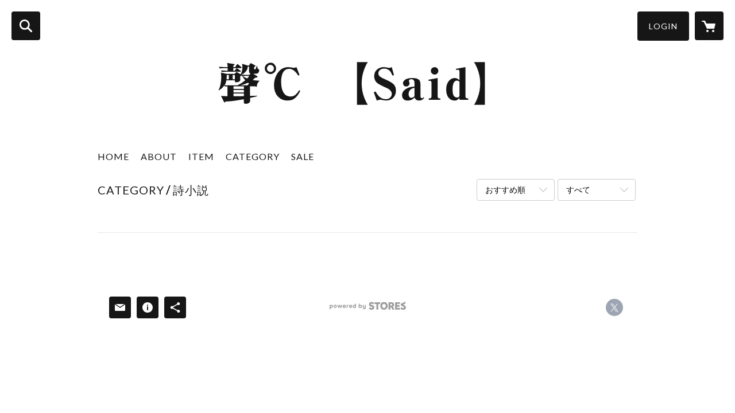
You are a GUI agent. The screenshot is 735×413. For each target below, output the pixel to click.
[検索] (25, 25)
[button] (663, 26)
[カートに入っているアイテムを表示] (709, 25)
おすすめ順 (505, 189)
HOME (113, 156)
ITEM (201, 156)
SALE (302, 156)
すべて (578, 189)
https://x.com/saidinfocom (614, 307)
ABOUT (159, 156)
